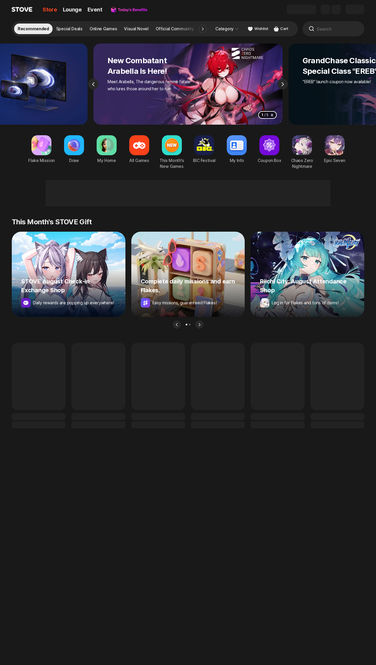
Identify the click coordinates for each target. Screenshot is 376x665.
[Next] (282, 84)
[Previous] (93, 84)
